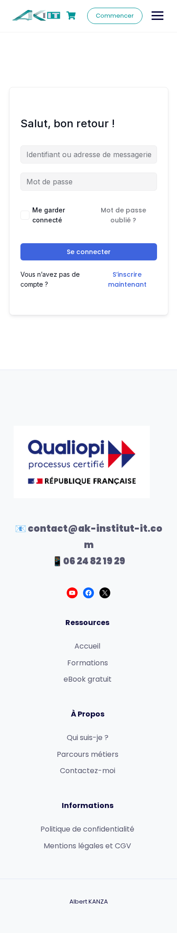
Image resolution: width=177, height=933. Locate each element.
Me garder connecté (48, 215)
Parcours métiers (87, 754)
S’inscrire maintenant (127, 279)
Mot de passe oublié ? (123, 215)
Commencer (115, 15)
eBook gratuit (88, 679)
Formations (87, 663)
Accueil (87, 646)
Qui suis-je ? (87, 737)
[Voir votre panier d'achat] (72, 15)
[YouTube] (72, 592)
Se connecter (89, 251)
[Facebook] (88, 592)
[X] (104, 592)
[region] (88, 850)
